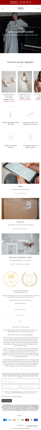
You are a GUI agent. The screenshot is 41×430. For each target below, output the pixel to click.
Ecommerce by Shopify (23, 428)
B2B (20, 321)
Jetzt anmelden (7, 400)
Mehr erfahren (21, 228)
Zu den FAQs (20, 193)
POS (13, 428)
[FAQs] (20, 173)
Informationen (20, 309)
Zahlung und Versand (28, 331)
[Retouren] (20, 208)
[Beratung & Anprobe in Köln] (20, 244)
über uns (24, 303)
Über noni (20, 315)
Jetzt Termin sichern (20, 264)
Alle (20, 66)
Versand (27, 327)
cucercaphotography (28, 334)
